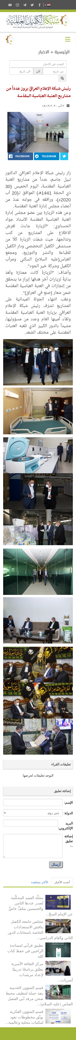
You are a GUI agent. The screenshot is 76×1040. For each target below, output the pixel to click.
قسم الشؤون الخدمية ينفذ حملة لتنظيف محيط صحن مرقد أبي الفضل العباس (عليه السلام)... (39, 995)
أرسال (56, 864)
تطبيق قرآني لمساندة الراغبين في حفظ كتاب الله (25, 950)
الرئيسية (62, 52)
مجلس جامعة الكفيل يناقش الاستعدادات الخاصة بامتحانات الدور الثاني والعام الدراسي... (40, 929)
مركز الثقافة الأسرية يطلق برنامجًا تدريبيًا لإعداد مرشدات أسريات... (42, 971)
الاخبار (43, 52)
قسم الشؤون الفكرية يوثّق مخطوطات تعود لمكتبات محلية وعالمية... (24, 1016)
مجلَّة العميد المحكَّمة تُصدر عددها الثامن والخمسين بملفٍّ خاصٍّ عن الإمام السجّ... (41, 905)
